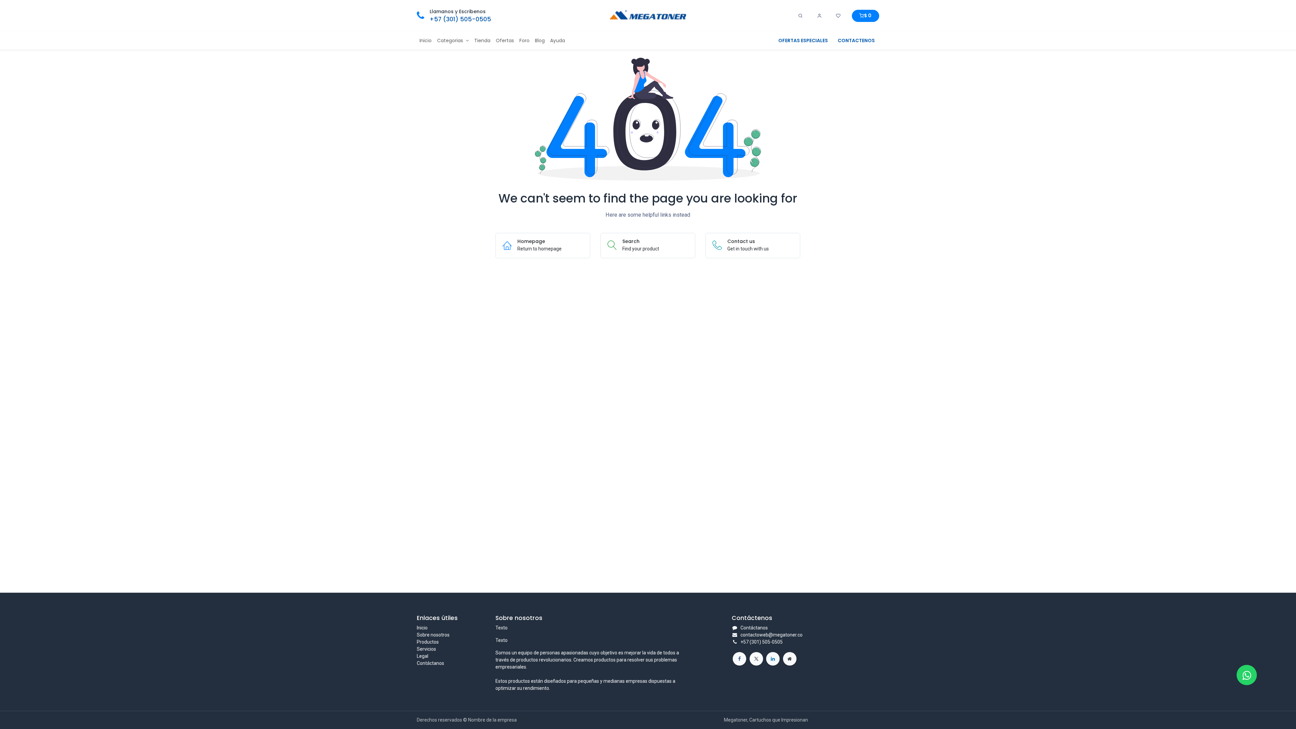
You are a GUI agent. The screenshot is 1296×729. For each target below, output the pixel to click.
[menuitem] (425, 40)
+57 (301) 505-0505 (460, 19)
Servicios (426, 649)
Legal (422, 656)
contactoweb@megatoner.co (771, 635)
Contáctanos (430, 663)
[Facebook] (739, 659)
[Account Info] (819, 15)
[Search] (800, 15)
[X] (756, 659)
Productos (428, 642)
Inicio (422, 627)
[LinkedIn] (773, 659)
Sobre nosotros (433, 635)
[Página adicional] (789, 659)
